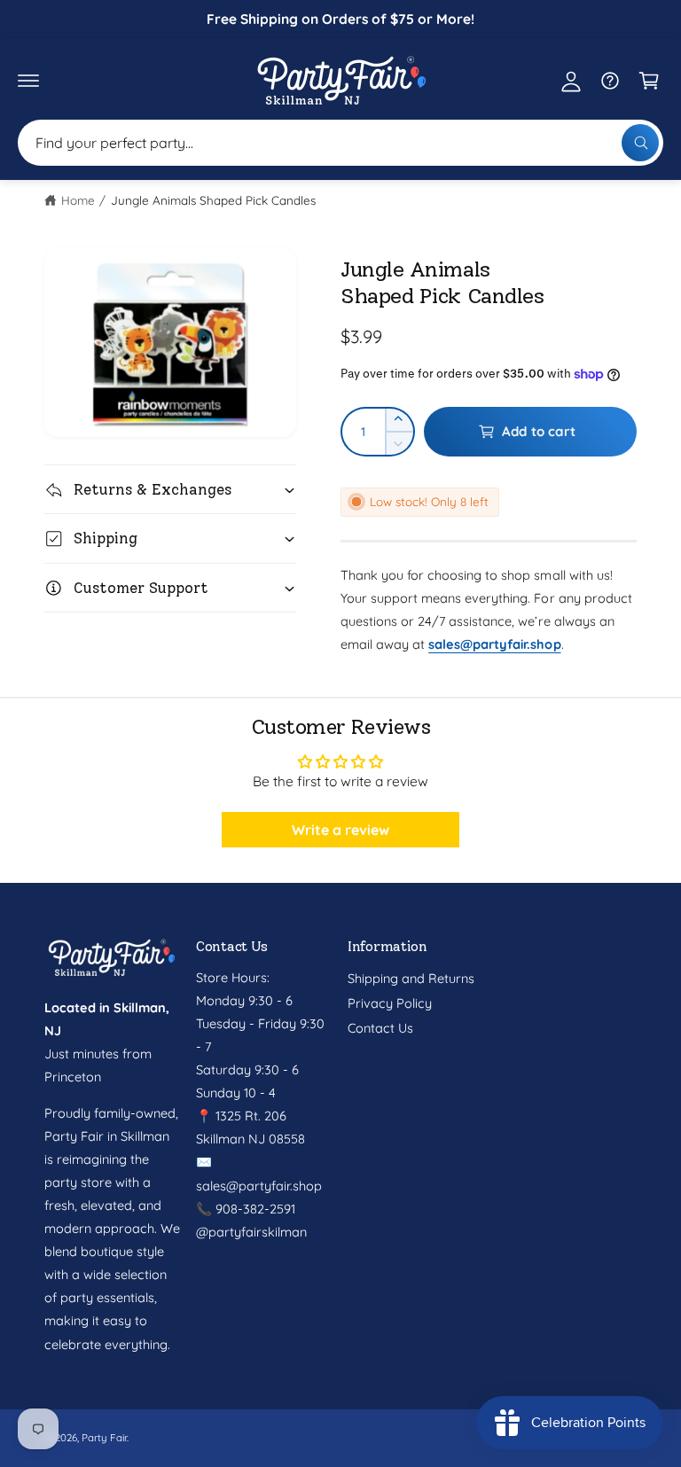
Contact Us (380, 1027)
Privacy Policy (390, 1003)
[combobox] (340, 143)
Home (78, 199)
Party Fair (104, 1437)
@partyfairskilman (251, 1231)
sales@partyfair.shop (259, 1185)
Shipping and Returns (411, 978)
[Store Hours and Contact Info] (610, 80)
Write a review (340, 830)
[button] (28, 80)
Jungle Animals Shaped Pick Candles (214, 199)
